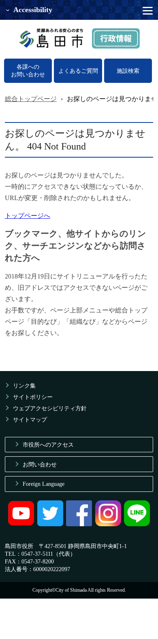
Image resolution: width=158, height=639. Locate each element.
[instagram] (108, 524)
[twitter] (50, 524)
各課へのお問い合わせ (28, 70)
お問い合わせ (40, 464)
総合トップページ (31, 98)
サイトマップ (30, 419)
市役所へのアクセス (48, 444)
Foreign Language (43, 484)
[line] (137, 524)
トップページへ (27, 215)
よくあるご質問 (78, 70)
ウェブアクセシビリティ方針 (50, 408)
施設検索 (128, 70)
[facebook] (79, 524)
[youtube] (21, 524)
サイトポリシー (33, 397)
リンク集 (24, 385)
